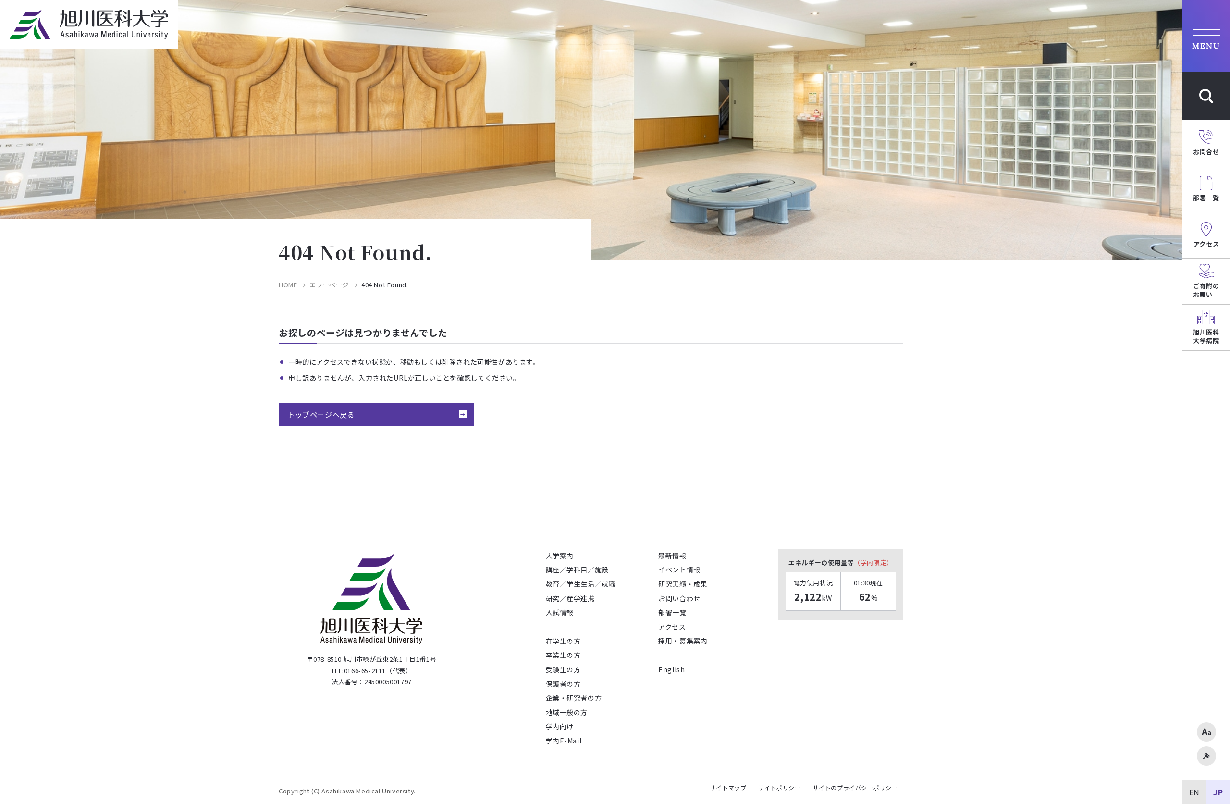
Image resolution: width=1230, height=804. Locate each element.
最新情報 (672, 555)
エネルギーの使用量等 (840, 562)
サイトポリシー (779, 788)
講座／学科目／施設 (577, 569)
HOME (288, 285)
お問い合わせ (679, 598)
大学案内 (560, 555)
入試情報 (560, 612)
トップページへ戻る (321, 414)
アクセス (672, 626)
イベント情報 (679, 569)
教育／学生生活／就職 (581, 584)
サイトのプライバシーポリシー (855, 788)
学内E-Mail (564, 740)
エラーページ (329, 285)
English (671, 669)
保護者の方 (563, 684)
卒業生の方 (563, 655)
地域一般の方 (567, 712)
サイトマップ (728, 788)
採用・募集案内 (682, 640)
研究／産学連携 (570, 598)
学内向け (560, 726)
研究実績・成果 (682, 584)
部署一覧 (672, 612)
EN (1194, 792)
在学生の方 (563, 641)
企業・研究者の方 (574, 698)
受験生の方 (563, 669)
